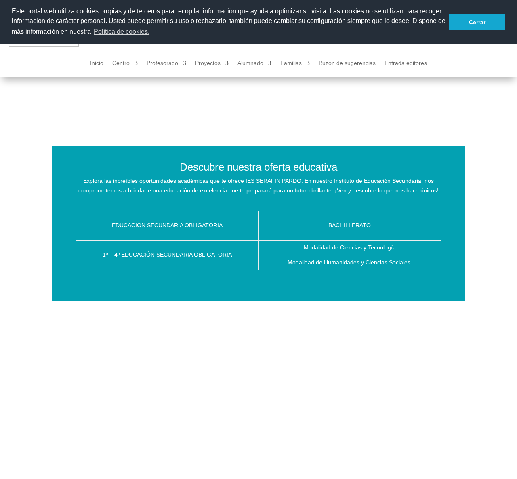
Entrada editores (406, 63)
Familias (291, 63)
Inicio (96, 63)
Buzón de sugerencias (347, 63)
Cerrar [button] (477, 22)
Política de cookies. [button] (121, 31)
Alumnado (250, 63)
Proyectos (208, 63)
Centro (121, 63)
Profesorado (162, 63)
